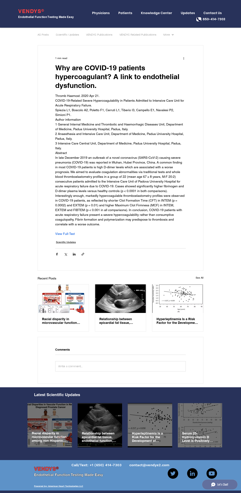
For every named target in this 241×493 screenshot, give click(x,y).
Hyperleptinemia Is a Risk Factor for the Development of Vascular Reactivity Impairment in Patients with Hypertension (177, 321)
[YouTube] (211, 473)
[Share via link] (83, 254)
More (166, 34)
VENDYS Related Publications (137, 34)
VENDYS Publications (99, 34)
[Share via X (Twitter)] (65, 254)
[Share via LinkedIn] (74, 254)
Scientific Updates (67, 34)
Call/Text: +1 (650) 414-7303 (97, 465)
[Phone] (198, 19)
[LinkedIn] (192, 473)
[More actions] (184, 58)
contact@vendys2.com (146, 465)
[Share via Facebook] (57, 254)
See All (199, 277)
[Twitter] (173, 473)
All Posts (43, 34)
